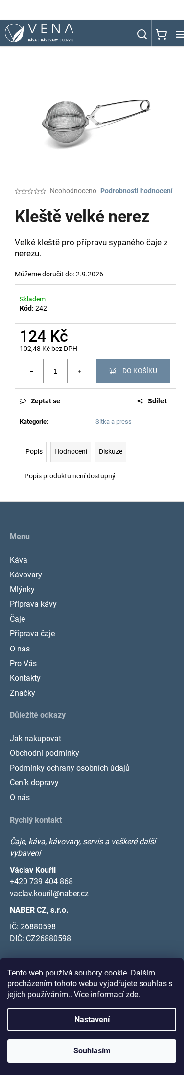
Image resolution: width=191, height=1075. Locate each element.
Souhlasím (92, 1050)
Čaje (17, 619)
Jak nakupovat (35, 738)
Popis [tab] (34, 451)
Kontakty (25, 678)
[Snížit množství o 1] (32, 371)
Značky (22, 693)
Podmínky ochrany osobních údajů (70, 768)
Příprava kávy (33, 604)
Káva (18, 560)
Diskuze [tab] (110, 451)
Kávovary (26, 574)
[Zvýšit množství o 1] (79, 371)
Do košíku (139, 371)
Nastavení (92, 1019)
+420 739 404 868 (41, 881)
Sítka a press (114, 421)
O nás (20, 648)
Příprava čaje (32, 633)
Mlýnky (22, 589)
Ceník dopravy (34, 782)
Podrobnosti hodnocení (136, 191)
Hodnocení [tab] (70, 451)
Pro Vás (23, 663)
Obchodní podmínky (44, 753)
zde (132, 994)
